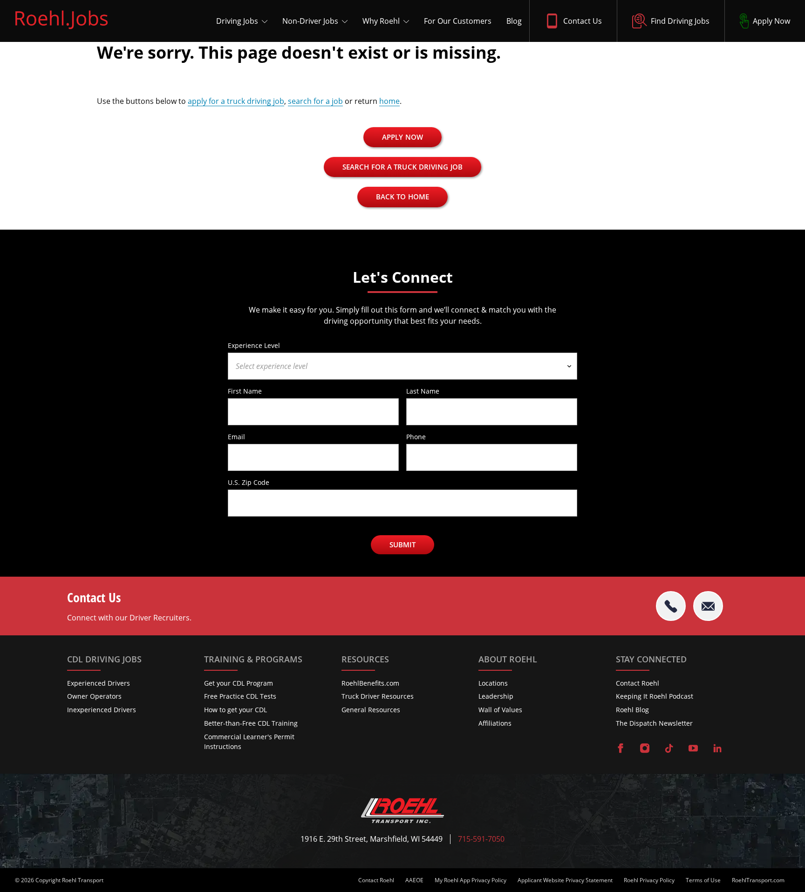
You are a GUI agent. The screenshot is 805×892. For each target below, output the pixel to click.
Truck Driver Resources (377, 696)
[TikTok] (669, 749)
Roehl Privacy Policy (649, 880)
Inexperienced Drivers (101, 709)
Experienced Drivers (98, 683)
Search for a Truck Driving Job (402, 166)
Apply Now (402, 137)
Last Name (422, 391)
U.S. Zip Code (248, 482)
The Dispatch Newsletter (654, 723)
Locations (493, 683)
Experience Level (254, 345)
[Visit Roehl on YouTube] (693, 749)
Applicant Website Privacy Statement (565, 880)
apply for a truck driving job (236, 101)
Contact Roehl (637, 683)
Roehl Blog (632, 709)
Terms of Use (703, 880)
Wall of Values (500, 709)
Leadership (495, 696)
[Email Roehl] (708, 606)
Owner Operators (94, 696)
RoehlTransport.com (758, 880)
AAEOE (414, 880)
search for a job (315, 101)
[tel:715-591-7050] (671, 606)
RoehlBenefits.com (370, 683)
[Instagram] (644, 749)
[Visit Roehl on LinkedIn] (717, 749)
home (389, 101)
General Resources (370, 709)
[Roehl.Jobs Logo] (61, 31)
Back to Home (402, 196)
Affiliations (495, 723)
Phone (416, 436)
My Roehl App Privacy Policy (470, 880)
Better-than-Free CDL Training (251, 723)
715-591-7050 (481, 839)
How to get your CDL (235, 709)
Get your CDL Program (238, 683)
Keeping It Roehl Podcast (654, 696)
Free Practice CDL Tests (240, 696)
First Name (245, 391)
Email (236, 436)
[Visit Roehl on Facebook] (620, 749)
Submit (402, 544)
